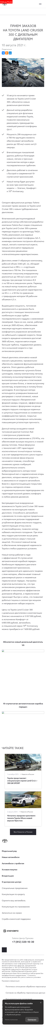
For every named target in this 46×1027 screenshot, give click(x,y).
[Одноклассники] (6, 52)
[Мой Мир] (10, 52)
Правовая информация (11, 981)
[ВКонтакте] (3, 52)
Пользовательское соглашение (19, 999)
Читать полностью (11, 1019)
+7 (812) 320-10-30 (23, 941)
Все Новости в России (23, 832)
